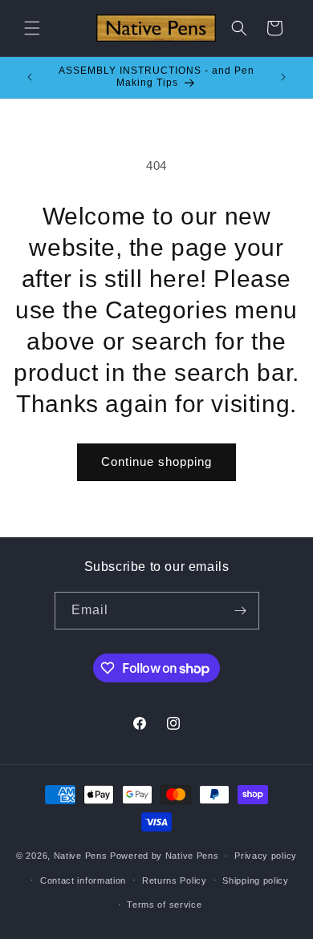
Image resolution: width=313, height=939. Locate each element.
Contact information (83, 880)
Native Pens (81, 855)
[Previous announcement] (29, 77)
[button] (32, 28)
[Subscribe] (240, 610)
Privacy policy (265, 855)
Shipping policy (255, 880)
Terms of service (164, 904)
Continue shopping (156, 461)
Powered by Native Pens (164, 855)
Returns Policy (174, 880)
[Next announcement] (283, 77)
